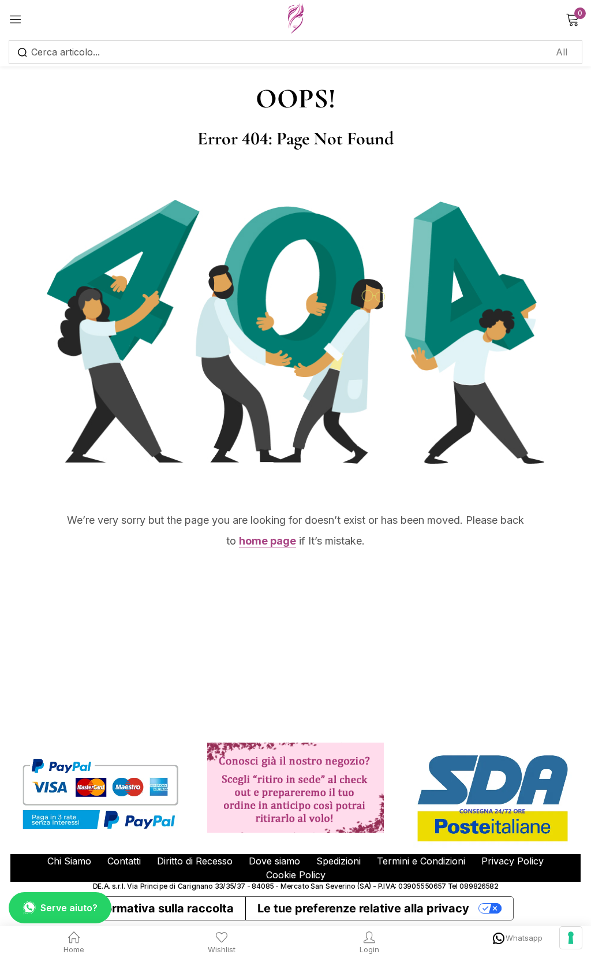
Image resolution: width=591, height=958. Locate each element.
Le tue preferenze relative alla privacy (363, 908)
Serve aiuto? (69, 908)
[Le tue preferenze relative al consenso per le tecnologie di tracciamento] (571, 938)
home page (267, 541)
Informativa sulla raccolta (162, 908)
